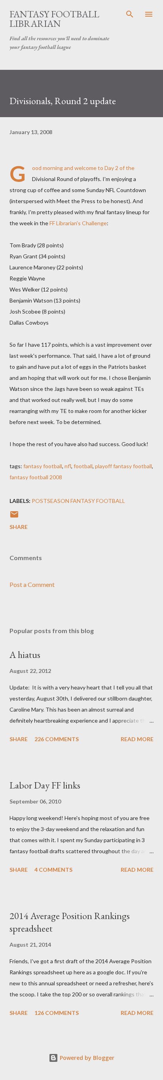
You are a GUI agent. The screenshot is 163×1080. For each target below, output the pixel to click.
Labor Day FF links (44, 785)
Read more (137, 739)
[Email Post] (14, 517)
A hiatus (24, 654)
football (83, 466)
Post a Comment (32, 584)
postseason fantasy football (78, 500)
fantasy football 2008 (35, 477)
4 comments (53, 869)
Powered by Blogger (86, 1057)
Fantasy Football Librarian (54, 19)
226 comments (56, 739)
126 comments (56, 1012)
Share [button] (18, 526)
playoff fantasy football (123, 466)
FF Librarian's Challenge (78, 223)
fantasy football (42, 466)
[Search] (130, 14)
